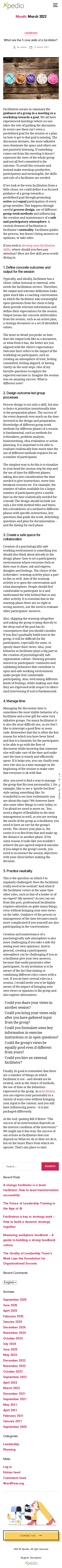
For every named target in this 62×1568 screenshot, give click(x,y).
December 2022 (14, 1360)
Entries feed (11, 1472)
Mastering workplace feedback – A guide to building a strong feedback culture (29, 1240)
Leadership (30, 33)
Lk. (59, 779)
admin (23, 47)
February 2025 (13, 1316)
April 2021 (10, 1410)
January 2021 (12, 1421)
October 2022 (13, 1371)
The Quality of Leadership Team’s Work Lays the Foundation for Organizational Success (27, 1258)
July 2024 (9, 1344)
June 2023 (10, 1349)
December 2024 (14, 1327)
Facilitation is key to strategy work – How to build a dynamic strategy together (29, 1222)
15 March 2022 (41, 47)
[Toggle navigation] (55, 5)
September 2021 (15, 1399)
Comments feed (14, 1478)
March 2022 (11, 1388)
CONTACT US (31, 1536)
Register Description (31, 1558)
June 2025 (10, 1305)
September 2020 (15, 1427)
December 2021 (14, 1393)
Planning (9, 1449)
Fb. (59, 784)
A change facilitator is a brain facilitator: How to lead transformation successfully (31, 1190)
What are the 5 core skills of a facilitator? (31, 40)
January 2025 (12, 1322)
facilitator (48, 1091)
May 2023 (10, 1355)
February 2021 (13, 1416)
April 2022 (10, 1382)
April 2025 (10, 1311)
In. (59, 774)
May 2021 (10, 1405)
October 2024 (13, 1338)
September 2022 (15, 1377)
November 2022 (14, 1366)
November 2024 (14, 1333)
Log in (7, 1467)
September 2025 (15, 1299)
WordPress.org (13, 1483)
